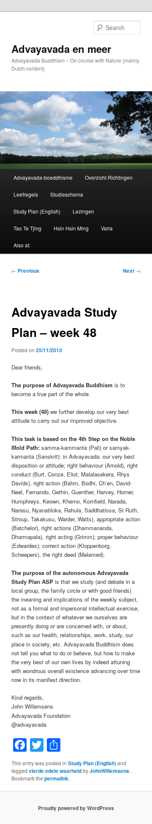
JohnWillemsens (109, 771)
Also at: (22, 245)
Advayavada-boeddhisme (43, 177)
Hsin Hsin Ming (71, 228)
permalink (56, 778)
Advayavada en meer (61, 48)
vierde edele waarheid (55, 771)
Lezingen (83, 211)
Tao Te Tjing (27, 228)
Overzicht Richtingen (109, 177)
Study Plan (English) (37, 211)
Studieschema (66, 194)
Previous (25, 270)
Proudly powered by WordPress (76, 808)
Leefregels (26, 194)
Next (132, 270)
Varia (107, 228)
